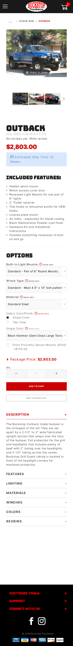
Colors (13, 512)
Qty (8, 367)
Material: (20, 297)
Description (17, 414)
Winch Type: (22, 280)
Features (15, 474)
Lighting (14, 483)
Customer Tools (24, 593)
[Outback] (36, 52)
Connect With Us (24, 609)
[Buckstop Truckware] (36, 6)
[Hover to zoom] (36, 52)
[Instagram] (42, 621)
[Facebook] (31, 621)
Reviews (14, 521)
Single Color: (23, 328)
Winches (14, 502)
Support (17, 601)
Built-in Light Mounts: (30, 264)
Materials (16, 493)
